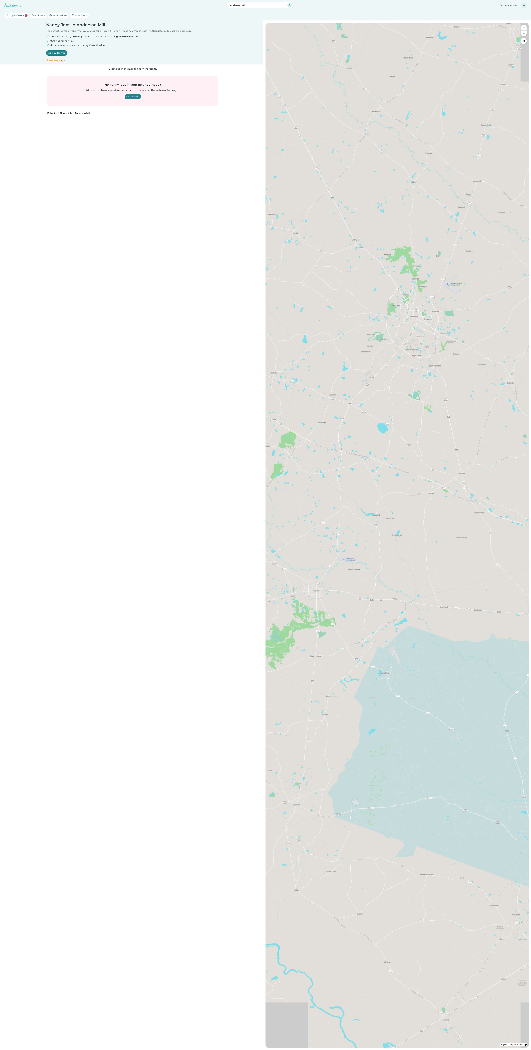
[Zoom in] (524, 27)
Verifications (59, 15)
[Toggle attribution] (525, 1044)
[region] (397, 535)
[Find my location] (524, 41)
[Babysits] (13, 5)
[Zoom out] (524, 33)
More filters (81, 15)
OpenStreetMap (517, 1044)
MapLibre (504, 1044)
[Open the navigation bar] (524, 5)
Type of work (17, 15)
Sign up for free (56, 53)
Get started (132, 96)
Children (40, 15)
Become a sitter (508, 5)
